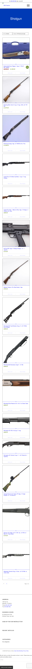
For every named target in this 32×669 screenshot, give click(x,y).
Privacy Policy (26, 650)
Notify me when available (6, 667)
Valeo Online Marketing (18, 650)
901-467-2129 (13, 1)
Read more (10, 183)
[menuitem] (27, 5)
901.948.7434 (7, 606)
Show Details (22, 73)
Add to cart (10, 73)
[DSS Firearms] (13, 5)
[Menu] (27, 5)
